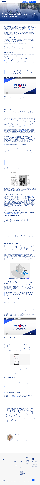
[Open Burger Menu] (38, 1)
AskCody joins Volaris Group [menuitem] (21, 472)
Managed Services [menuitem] (9, 481)
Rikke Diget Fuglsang (4, 11)
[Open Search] (20, 1)
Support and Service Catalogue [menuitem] (22, 474)
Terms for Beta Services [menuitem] (14, 481)
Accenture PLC (31, 196)
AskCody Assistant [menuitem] (22, 470)
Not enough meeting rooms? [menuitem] (34, 464)
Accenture (6, 235)
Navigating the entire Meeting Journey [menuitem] (22, 461)
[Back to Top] (33, 480)
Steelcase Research (7, 60)
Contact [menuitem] (21, 467)
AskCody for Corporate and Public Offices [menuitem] (28, 464)
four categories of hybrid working (12, 213)
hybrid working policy (15, 396)
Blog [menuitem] (14, 458)
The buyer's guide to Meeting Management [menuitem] (34, 459)
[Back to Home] (4, 1)
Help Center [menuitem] (15, 465)
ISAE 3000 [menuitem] (28, 481)
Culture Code (12, 384)
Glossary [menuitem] (15, 466)
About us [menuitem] (21, 458)
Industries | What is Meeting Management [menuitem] (28, 457)
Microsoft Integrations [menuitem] (21, 464)
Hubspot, (13, 383)
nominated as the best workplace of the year (22, 167)
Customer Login (25, 1)
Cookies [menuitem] (19, 481)
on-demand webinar (22, 373)
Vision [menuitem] (21, 466)
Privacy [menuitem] (22, 481)
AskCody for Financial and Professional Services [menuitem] (27, 460)
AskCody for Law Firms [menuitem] (28, 466)
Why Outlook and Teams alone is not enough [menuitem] (34, 462)
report (20, 254)
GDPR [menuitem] (25, 481)
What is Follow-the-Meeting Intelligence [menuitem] (34, 466)
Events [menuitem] (15, 462)
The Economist (23, 130)
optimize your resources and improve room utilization (18, 125)
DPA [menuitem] (5, 481)
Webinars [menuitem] (15, 461)
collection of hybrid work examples (27, 101)
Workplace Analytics (28, 369)
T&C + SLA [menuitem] (3, 481)
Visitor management (22, 371)
